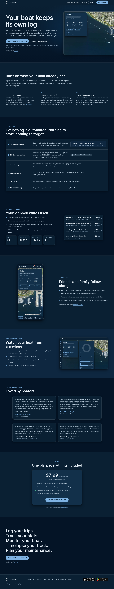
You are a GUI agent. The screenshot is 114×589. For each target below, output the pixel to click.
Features (70, 2)
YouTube (50, 579)
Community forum (41, 579)
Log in (92, 2)
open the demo (78, 305)
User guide (83, 2)
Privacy (70, 579)
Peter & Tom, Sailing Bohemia (69, 412)
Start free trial (102, 2)
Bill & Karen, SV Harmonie (23, 414)
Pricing (76, 2)
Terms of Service (61, 579)
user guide (64, 507)
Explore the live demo (39, 41)
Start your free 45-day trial (17, 41)
